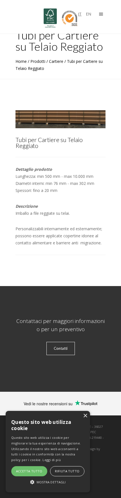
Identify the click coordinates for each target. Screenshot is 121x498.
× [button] (85, 416)
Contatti (61, 348)
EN (88, 14)
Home (21, 61)
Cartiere (56, 61)
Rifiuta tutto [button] (67, 471)
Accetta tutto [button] (29, 471)
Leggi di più (51, 460)
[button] (47, 482)
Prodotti (37, 61)
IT (80, 14)
